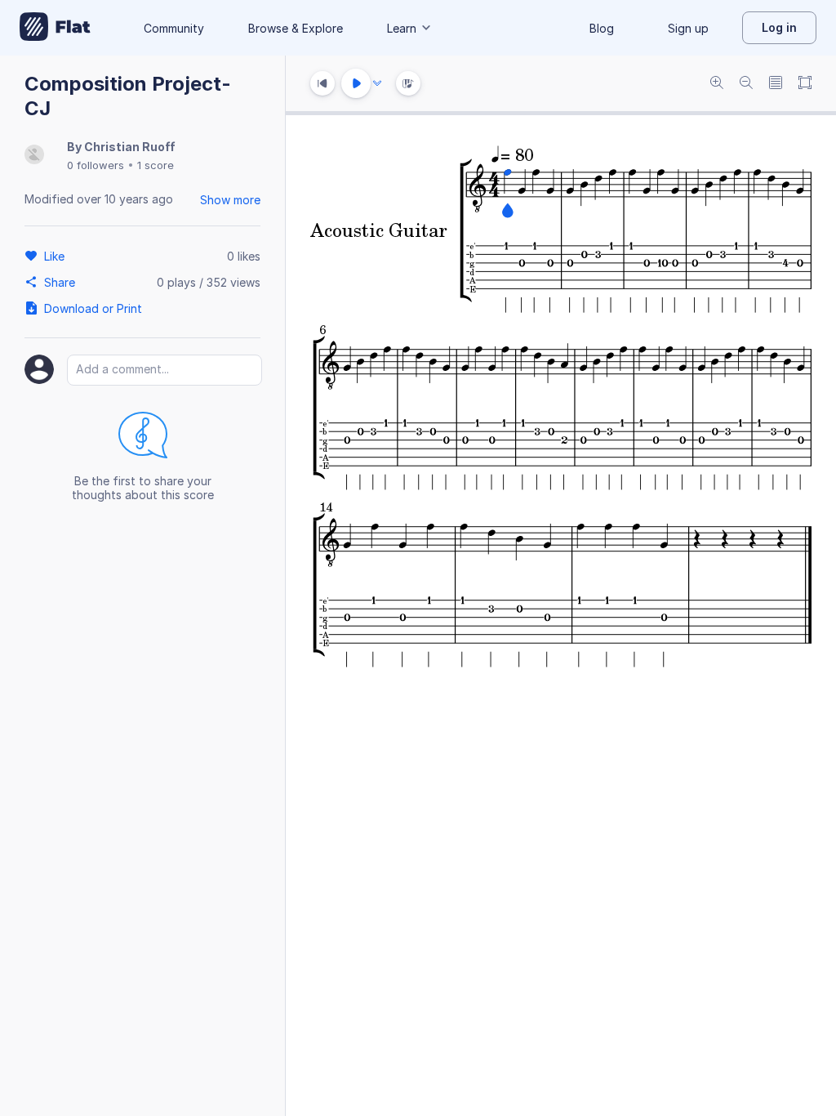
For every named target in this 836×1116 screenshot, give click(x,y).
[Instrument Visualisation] (408, 83)
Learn (401, 28)
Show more (230, 200)
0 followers (95, 165)
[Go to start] (322, 83)
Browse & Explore (295, 28)
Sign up (688, 28)
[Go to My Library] (55, 27)
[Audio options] (377, 83)
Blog (601, 28)
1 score (155, 165)
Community (174, 28)
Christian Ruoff (130, 147)
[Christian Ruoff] (34, 156)
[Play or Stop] (356, 83)
